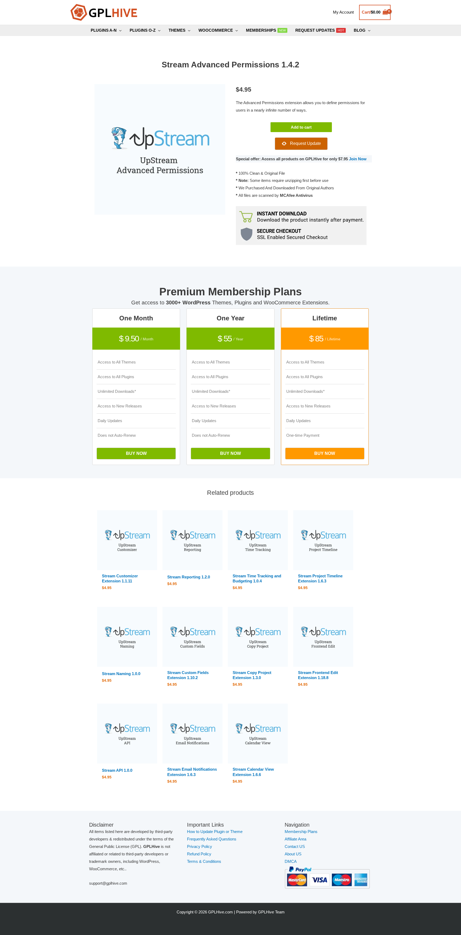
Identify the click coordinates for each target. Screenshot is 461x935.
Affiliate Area (295, 839)
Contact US (295, 846)
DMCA (291, 861)
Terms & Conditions (204, 861)
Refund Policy (199, 854)
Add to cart (301, 127)
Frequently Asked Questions (212, 839)
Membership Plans (301, 831)
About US (293, 854)
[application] (119, 30)
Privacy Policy (199, 846)
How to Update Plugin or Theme (215, 831)
